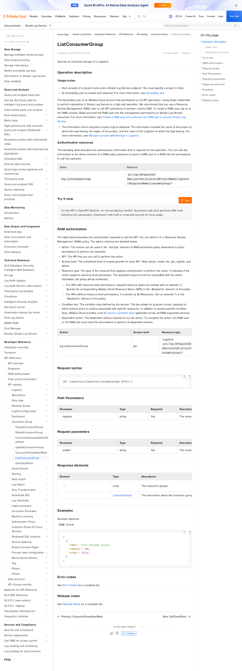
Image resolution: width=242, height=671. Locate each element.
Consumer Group (159, 34)
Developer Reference (105, 34)
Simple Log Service (36, 25)
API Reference (126, 34)
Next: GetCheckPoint (174, 616)
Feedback (130, 633)
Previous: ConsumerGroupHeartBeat (82, 616)
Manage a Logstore (127, 135)
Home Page (63, 34)
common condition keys (120, 313)
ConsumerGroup (122, 495)
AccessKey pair (155, 93)
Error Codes (70, 585)
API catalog (142, 34)
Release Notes (71, 604)
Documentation (12, 25)
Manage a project (99, 135)
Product (186, 52)
